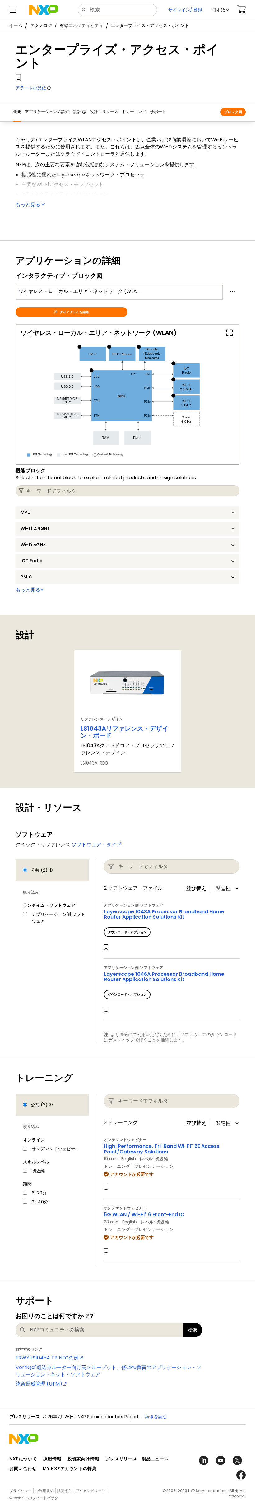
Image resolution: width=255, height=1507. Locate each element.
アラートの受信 (31, 88)
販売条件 (64, 1490)
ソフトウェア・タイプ (96, 844)
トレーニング (134, 112)
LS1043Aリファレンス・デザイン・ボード (124, 732)
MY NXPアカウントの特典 (69, 1468)
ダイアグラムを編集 (74, 312)
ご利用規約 (44, 1490)
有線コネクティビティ (81, 25)
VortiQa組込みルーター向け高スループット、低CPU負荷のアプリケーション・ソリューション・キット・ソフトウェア (108, 1371)
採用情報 (52, 1459)
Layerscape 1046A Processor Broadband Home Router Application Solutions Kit (164, 976)
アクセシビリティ (90, 1490)
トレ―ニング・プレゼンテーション (139, 1166)
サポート (158, 112)
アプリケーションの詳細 (47, 112)
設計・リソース (104, 112)
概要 (17, 112)
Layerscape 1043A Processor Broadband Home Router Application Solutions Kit (164, 914)
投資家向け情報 (83, 1459)
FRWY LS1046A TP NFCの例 (47, 1357)
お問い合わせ (22, 1468)
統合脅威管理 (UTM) (39, 1383)
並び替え (196, 888)
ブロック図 (233, 111)
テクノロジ (41, 25)
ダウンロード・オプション (127, 932)
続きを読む (156, 1416)
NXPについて (23, 1459)
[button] (220, 10)
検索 (192, 1330)
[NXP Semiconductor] (43, 10)
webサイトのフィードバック (33, 1497)
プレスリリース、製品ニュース (137, 1459)
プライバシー (20, 1490)
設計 (77, 112)
